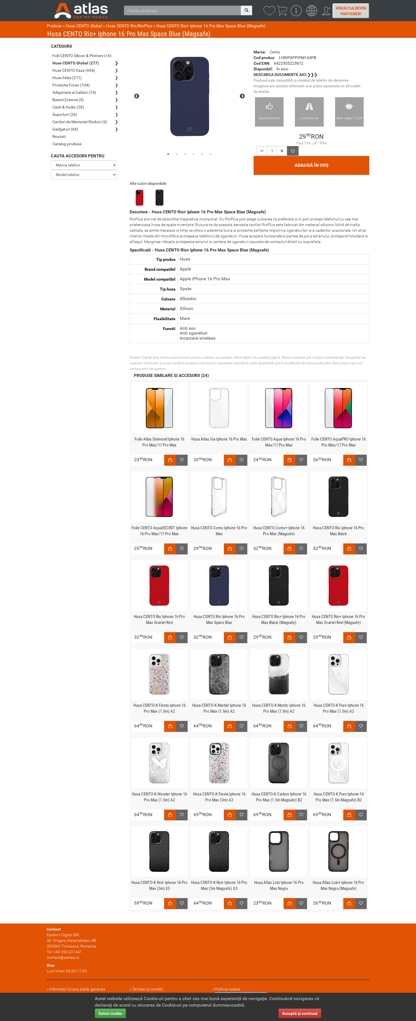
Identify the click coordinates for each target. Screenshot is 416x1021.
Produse (54, 26)
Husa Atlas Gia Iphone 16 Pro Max (219, 439)
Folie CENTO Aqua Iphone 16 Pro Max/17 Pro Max (279, 442)
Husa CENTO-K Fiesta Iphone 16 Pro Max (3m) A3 (219, 797)
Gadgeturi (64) (65, 129)
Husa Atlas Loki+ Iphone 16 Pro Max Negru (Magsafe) (338, 885)
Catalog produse (67, 144)
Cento (275, 52)
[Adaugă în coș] (170, 460)
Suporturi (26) (64, 114)
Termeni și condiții (147, 989)
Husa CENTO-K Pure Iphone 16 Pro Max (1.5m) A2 (339, 708)
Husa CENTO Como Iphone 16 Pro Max (219, 530)
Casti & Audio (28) (68, 107)
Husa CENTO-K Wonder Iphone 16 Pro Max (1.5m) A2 (159, 797)
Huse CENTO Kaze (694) (73, 70)
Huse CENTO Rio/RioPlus (129, 26)
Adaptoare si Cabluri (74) (74, 92)
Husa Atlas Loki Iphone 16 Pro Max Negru (279, 885)
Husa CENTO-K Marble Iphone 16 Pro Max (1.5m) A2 (219, 708)
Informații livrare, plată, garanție (77, 989)
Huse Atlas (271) (67, 77)
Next (242, 96)
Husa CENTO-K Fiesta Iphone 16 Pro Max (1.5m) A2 (159, 708)
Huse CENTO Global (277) (75, 63)
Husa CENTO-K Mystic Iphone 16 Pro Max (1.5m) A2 (278, 708)
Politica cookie (227, 989)
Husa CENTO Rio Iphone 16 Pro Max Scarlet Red (159, 619)
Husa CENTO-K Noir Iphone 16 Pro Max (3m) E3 (159, 885)
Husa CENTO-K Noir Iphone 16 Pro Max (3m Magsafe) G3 (219, 885)
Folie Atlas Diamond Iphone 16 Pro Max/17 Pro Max (159, 442)
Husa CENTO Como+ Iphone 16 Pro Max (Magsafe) (279, 530)
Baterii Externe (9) (68, 99)
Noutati (59, 136)
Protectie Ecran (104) (71, 85)
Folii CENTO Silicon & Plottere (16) (81, 55)
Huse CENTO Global (84, 26)
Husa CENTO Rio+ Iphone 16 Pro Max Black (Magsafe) (278, 619)
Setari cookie (110, 1013)
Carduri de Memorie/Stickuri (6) (79, 122)
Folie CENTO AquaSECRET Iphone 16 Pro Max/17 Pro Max (159, 530)
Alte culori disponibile (148, 183)
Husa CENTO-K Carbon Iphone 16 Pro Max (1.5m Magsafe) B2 (279, 797)
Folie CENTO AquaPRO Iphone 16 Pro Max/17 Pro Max (338, 442)
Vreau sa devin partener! (351, 11)
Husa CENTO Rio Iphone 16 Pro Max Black (338, 530)
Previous (137, 96)
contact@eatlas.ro (63, 957)
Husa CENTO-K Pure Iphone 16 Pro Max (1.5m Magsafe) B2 (339, 797)
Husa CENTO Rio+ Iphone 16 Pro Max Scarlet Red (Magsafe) (338, 619)
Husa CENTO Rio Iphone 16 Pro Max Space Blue (219, 619)
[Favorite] (293, 151)
